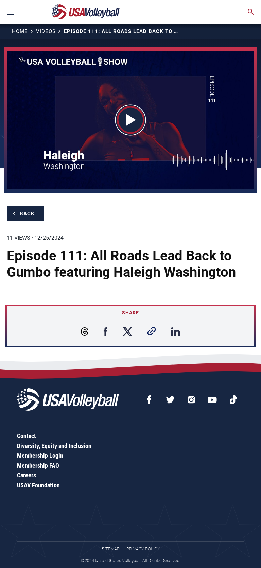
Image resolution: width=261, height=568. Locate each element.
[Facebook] (149, 400)
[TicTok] (233, 400)
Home (20, 31)
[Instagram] (191, 400)
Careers (26, 475)
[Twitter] (170, 400)
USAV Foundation (38, 485)
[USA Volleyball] (86, 11)
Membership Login (40, 455)
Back (27, 214)
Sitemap (111, 548)
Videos (46, 31)
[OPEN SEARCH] (251, 12)
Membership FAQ (38, 465)
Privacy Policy (143, 548)
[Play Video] (130, 119)
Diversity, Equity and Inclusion (54, 445)
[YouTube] (212, 400)
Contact (26, 435)
